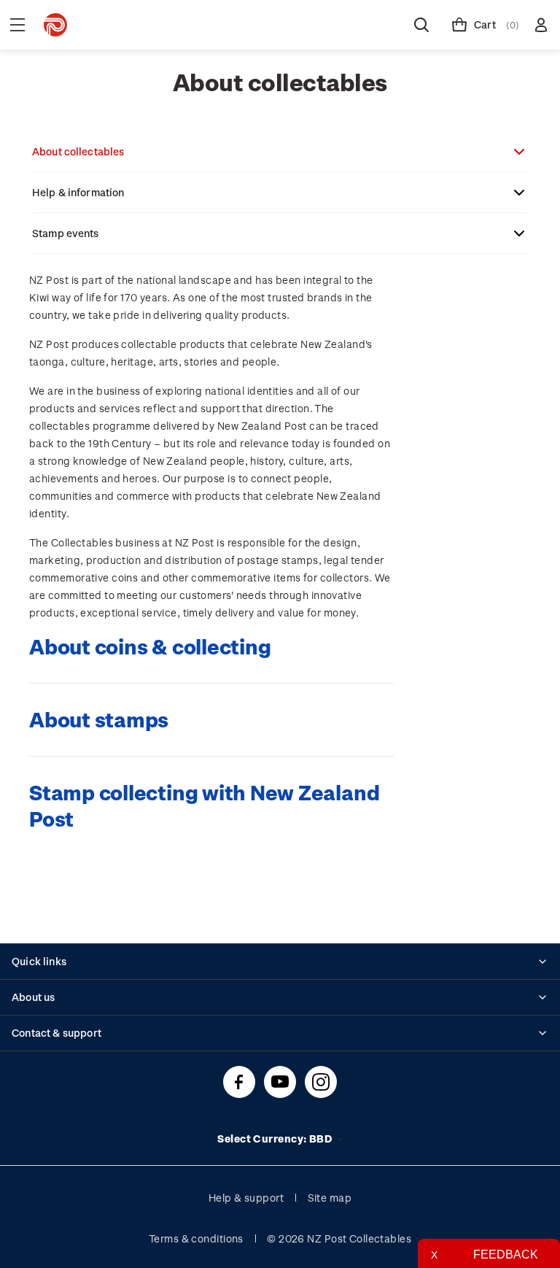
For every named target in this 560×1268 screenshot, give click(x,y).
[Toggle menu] (17, 24)
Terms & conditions (196, 1238)
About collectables (78, 151)
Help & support (246, 1197)
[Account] (541, 25)
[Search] (421, 25)
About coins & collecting (150, 646)
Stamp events (65, 233)
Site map (330, 1197)
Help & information (78, 192)
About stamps (98, 719)
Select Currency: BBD (275, 1138)
